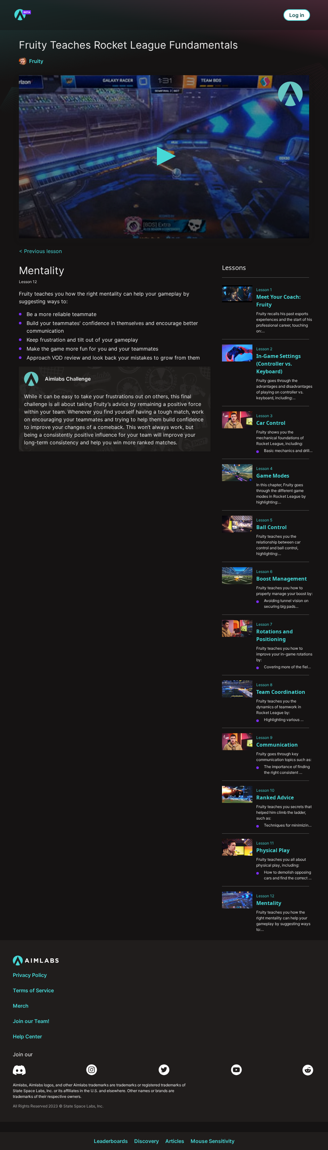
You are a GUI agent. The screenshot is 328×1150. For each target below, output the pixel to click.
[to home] (22, 15)
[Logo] (290, 94)
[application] (164, 156)
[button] (164, 156)
